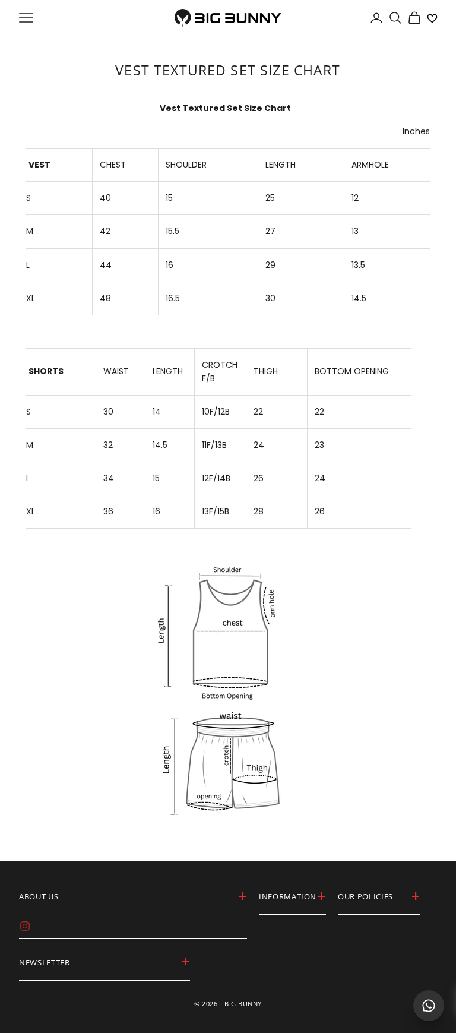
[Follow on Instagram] (25, 926)
